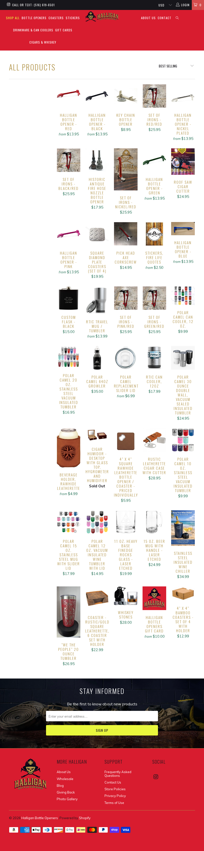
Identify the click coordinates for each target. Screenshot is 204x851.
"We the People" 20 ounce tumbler (68, 612)
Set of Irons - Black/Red (68, 160)
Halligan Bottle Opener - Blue (183, 228)
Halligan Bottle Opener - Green (154, 160)
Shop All (13, 18)
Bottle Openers (34, 18)
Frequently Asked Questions (117, 773)
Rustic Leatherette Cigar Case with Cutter (154, 440)
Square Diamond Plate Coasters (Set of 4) (97, 234)
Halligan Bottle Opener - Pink (68, 234)
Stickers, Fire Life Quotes (154, 234)
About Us (148, 18)
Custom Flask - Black (68, 298)
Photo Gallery (67, 799)
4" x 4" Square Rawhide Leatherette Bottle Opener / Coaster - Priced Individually (126, 440)
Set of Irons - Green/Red (154, 298)
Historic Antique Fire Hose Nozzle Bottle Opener (97, 160)
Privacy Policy (115, 796)
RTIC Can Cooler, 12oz (154, 358)
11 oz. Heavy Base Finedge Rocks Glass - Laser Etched (126, 522)
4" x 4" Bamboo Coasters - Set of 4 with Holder (183, 593)
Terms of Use (114, 803)
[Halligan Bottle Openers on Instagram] (8, 5)
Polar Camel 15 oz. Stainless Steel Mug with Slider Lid (68, 522)
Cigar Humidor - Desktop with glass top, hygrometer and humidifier (97, 435)
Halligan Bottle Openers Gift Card (154, 598)
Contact (164, 18)
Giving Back (66, 792)
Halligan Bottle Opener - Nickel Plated (183, 96)
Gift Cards (63, 30)
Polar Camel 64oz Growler (97, 358)
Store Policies (115, 789)
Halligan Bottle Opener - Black (97, 96)
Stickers (73, 18)
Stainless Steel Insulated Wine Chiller (183, 528)
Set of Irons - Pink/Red (126, 298)
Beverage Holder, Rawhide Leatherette (68, 447)
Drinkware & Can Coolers (33, 30)
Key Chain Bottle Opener (126, 96)
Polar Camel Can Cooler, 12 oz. (183, 295)
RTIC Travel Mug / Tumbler (97, 300)
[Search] (177, 18)
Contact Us (112, 782)
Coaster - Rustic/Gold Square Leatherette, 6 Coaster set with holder (97, 598)
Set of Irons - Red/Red (154, 96)
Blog (60, 786)
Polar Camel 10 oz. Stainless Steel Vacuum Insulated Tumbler (183, 440)
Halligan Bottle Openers (39, 818)
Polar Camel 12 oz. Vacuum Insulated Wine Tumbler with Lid (97, 522)
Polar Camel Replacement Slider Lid (126, 358)
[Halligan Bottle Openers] (102, 16)
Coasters (56, 18)
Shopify (85, 818)
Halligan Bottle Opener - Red (68, 96)
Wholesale (65, 779)
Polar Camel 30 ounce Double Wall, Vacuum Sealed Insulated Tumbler (183, 358)
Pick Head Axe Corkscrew (126, 234)
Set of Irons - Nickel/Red (126, 169)
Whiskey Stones (126, 595)
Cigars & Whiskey (42, 42)
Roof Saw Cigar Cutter (183, 161)
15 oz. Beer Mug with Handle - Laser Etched (154, 522)
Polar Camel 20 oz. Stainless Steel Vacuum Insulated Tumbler (68, 357)
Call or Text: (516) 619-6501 (33, 5)
